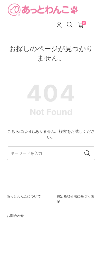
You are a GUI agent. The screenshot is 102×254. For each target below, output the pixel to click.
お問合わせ (15, 215)
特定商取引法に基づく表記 (75, 198)
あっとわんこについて (24, 196)
